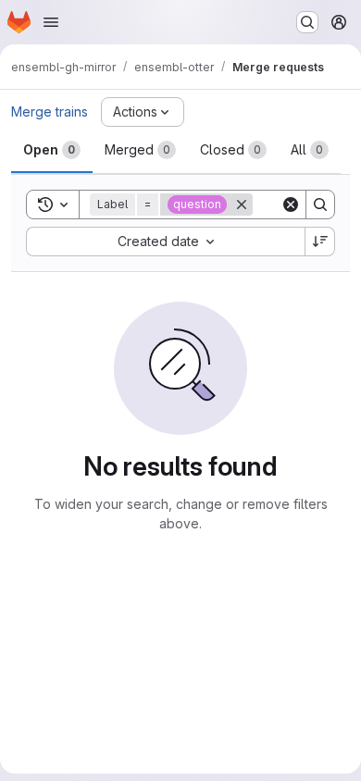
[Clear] (291, 204)
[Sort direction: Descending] (320, 241)
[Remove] (241, 204)
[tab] (52, 150)
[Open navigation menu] (51, 22)
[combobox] (165, 241)
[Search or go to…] (307, 22)
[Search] (320, 204)
